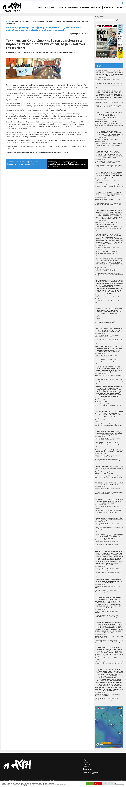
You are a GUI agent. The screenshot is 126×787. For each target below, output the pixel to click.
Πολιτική (86, 767)
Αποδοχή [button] (90, 784)
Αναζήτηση (99, 17)
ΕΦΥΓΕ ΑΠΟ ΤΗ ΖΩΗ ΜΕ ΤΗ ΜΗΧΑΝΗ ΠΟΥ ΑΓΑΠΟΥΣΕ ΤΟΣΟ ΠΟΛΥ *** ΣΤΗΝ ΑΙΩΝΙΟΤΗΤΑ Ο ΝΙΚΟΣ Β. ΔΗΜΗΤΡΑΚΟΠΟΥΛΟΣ (109, 115)
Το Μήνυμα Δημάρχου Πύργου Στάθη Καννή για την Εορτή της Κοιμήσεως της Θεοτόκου (109, 467)
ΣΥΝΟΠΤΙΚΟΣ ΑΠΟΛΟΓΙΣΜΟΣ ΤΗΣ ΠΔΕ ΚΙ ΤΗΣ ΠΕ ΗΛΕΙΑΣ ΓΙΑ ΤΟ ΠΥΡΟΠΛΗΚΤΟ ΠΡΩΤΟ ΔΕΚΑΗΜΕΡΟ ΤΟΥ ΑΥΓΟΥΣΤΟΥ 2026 (109, 330)
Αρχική (8, 21)
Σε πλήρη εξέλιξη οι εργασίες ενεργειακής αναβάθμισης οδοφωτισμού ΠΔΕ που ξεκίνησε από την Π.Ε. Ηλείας (67, 164)
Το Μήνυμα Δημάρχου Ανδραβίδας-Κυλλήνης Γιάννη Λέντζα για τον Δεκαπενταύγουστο (109, 450)
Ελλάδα (85, 762)
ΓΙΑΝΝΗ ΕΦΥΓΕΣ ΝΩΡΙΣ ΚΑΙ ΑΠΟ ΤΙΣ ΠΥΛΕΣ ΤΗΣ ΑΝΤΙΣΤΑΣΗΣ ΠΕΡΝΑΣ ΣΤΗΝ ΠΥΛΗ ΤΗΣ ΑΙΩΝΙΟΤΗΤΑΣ (109, 581)
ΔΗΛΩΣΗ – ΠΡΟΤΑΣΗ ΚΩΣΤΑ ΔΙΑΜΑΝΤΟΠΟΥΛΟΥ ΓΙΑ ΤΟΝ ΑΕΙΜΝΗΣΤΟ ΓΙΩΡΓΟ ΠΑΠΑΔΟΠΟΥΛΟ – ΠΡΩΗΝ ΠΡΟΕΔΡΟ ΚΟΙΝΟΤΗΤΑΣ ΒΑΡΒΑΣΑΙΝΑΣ (109, 133)
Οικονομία (86, 765)
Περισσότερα (119, 784)
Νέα (84, 760)
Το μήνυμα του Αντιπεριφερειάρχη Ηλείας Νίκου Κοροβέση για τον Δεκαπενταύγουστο (109, 519)
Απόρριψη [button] (98, 784)
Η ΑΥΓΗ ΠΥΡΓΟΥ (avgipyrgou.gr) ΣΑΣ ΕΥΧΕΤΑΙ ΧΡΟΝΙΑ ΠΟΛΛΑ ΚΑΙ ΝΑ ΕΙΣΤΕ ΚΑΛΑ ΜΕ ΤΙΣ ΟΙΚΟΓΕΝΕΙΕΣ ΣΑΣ (109, 536)
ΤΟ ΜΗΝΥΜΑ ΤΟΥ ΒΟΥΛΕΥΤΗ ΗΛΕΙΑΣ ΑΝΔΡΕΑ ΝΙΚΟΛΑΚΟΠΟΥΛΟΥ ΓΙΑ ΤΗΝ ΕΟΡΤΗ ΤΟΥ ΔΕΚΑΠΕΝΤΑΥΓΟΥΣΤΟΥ (109, 501)
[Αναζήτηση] (117, 20)
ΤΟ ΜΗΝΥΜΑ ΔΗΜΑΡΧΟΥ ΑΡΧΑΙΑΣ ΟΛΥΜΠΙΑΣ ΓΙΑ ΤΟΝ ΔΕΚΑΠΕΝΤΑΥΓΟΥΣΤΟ (109, 483)
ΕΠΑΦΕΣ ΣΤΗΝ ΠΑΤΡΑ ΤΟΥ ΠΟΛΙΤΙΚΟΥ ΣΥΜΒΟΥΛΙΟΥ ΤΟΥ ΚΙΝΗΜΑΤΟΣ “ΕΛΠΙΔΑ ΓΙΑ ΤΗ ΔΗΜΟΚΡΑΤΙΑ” (109, 194)
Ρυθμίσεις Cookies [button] (109, 784)
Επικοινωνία (87, 769)
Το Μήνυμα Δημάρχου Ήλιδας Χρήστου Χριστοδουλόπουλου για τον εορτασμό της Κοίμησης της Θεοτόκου (109, 433)
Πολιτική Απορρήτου (90, 773)
